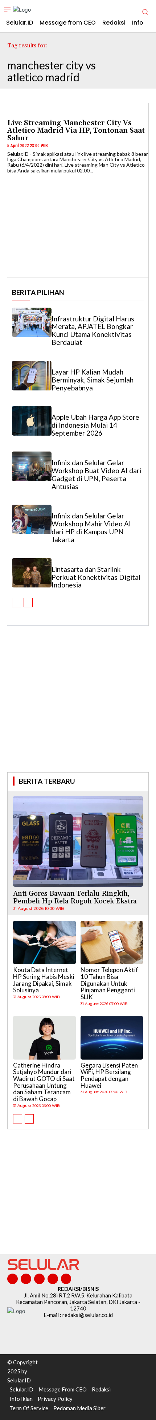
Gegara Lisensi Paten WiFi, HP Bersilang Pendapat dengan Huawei (109, 1075)
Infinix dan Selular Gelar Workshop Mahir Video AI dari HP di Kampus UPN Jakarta (91, 528)
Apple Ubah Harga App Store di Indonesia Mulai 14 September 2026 (95, 425)
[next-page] (28, 602)
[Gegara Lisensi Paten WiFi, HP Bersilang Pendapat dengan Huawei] (112, 1038)
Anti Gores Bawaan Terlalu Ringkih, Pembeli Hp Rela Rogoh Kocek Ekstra (75, 897)
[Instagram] (26, 1279)
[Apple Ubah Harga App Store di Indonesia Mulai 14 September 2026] (32, 421)
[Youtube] (66, 1279)
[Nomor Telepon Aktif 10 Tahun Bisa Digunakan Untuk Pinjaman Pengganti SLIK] (112, 943)
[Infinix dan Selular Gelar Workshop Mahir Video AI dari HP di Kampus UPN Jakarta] (32, 519)
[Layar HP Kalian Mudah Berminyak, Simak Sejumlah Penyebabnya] (32, 375)
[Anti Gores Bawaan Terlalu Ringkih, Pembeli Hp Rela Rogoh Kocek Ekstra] (78, 841)
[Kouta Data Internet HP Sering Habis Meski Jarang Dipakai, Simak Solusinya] (44, 943)
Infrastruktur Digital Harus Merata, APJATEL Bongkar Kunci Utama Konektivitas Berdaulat (93, 331)
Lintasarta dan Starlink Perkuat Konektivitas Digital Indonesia (96, 577)
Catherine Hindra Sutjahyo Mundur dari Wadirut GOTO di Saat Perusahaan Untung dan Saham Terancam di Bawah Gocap (44, 1082)
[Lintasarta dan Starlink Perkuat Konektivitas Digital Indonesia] (32, 573)
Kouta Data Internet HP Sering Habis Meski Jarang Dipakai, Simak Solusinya (43, 980)
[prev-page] (16, 602)
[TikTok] (39, 1279)
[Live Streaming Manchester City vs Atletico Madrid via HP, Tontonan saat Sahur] (77, 222)
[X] (53, 1279)
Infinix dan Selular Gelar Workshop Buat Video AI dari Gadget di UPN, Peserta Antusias (96, 474)
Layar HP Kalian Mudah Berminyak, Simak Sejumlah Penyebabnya (93, 380)
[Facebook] (12, 1279)
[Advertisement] (78, 709)
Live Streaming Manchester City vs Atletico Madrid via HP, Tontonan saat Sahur (76, 130)
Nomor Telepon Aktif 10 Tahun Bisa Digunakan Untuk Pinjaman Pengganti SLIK (109, 983)
